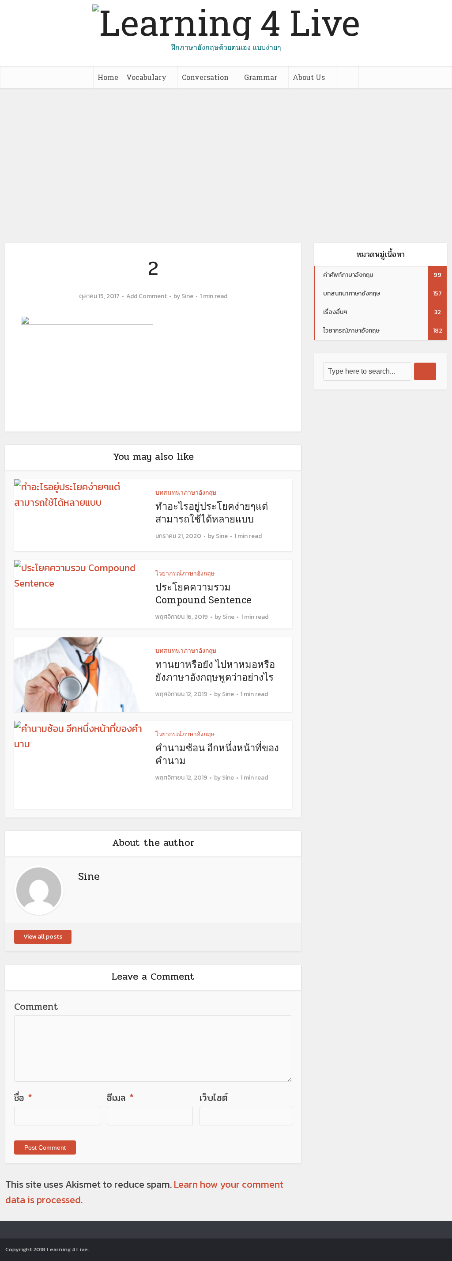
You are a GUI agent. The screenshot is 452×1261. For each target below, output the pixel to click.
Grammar (260, 77)
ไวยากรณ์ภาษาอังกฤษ (185, 573)
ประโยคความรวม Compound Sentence (204, 593)
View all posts (42, 936)
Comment (36, 1006)
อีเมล (120, 1098)
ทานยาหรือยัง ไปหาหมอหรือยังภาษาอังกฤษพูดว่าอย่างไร (215, 670)
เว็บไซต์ (214, 1098)
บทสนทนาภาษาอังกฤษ (185, 492)
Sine (187, 296)
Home (108, 77)
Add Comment (146, 296)
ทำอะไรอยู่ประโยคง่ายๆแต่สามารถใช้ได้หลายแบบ (211, 512)
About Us (309, 77)
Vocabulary (146, 77)
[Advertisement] (226, 154)
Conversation (205, 77)
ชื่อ (23, 1098)
